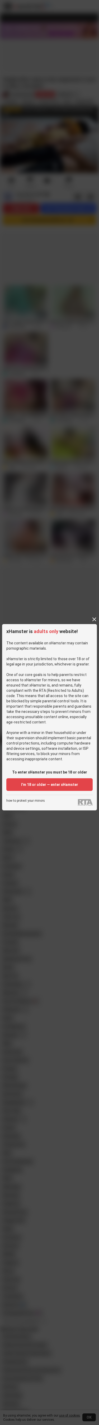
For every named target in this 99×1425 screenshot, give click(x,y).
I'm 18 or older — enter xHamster (49, 784)
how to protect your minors (25, 801)
